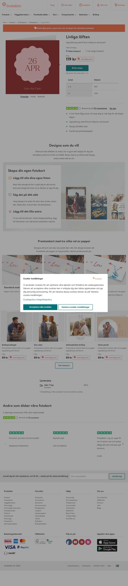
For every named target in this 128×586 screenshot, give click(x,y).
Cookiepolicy (29, 299)
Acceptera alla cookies (40, 307)
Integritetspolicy (44, 299)
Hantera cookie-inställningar (76, 307)
